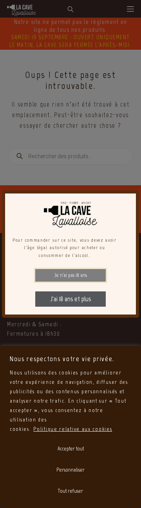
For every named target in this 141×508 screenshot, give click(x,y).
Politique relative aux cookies (72, 429)
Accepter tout (71, 448)
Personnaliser (70, 469)
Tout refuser (70, 491)
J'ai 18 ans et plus (71, 299)
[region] (70, 427)
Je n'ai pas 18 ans (70, 275)
